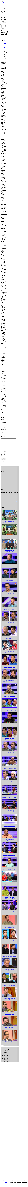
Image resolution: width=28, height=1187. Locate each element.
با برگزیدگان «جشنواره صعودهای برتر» (9, 739)
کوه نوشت (3, 1180)
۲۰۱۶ (6, 1059)
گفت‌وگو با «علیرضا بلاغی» (9, 1014)
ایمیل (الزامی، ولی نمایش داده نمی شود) (3, 429)
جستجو (2, 1045)
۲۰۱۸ (6, 1057)
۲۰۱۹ (6, 1055)
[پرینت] (5, 40)
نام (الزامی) (3, 422)
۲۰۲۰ (6, 1054)
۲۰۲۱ (6, 1052)
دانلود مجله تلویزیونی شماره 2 (9, 1027)
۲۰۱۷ (6, 1058)
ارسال (2, 465)
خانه (3, 2)
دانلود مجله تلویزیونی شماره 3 (9, 1012)
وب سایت (3, 436)
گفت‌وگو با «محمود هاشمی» (9, 1028)
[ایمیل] (5, 43)
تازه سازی (3, 461)
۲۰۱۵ (6, 1061)
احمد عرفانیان (4, 1182)
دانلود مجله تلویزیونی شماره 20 (9, 738)
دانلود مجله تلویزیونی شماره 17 (9, 781)
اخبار (3, 4)
